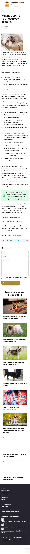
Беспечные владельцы (7, 531)
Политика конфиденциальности (10, 509)
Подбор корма (5, 497)
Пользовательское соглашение (10, 511)
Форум (3, 499)
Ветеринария (10, 11)
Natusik (18, 531)
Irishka (12, 527)
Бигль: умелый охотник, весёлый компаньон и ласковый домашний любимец (13, 430)
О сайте (3, 488)
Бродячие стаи (5, 527)
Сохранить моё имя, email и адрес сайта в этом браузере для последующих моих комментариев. (15, 278)
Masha (26, 521)
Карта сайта (4, 506)
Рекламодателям (6, 504)
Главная (3, 11)
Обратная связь (5, 490)
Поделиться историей (7, 493)
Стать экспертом (6, 495)
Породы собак (17, 3)
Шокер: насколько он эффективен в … (11, 521)
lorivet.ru (20, 124)
